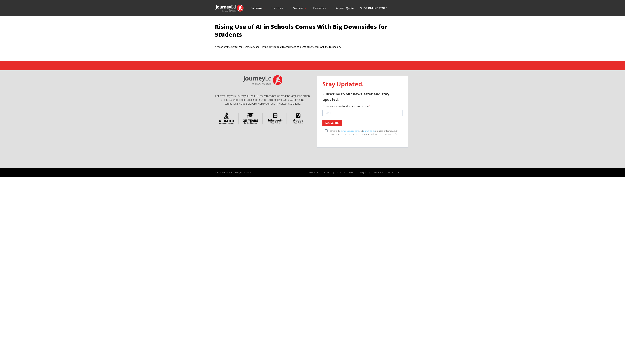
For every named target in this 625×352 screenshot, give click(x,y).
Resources (319, 8)
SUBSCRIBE (332, 123)
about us (327, 172)
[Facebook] (402, 172)
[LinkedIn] (409, 172)
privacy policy (369, 131)
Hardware (277, 8)
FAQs (351, 172)
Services (298, 8)
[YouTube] (406, 172)
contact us (340, 172)
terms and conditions (350, 131)
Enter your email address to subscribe (345, 106)
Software (256, 8)
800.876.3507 (314, 172)
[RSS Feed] (398, 172)
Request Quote (344, 8)
